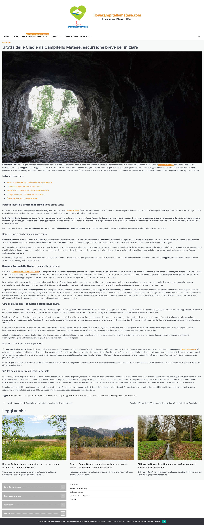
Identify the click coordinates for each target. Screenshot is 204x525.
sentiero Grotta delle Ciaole (98, 395)
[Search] (199, 36)
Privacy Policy (74, 484)
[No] (201, 521)
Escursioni (6, 43)
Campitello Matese (188, 349)
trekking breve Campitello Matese (123, 395)
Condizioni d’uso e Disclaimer (80, 495)
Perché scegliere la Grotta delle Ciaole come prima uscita (29, 182)
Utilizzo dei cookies (76, 492)
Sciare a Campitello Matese (77, 36)
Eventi (15, 36)
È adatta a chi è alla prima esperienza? (22, 198)
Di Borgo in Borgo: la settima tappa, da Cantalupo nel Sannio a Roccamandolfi (167, 466)
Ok (164, 521)
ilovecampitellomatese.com (117, 15)
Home (6, 36)
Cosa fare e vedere (34, 487)
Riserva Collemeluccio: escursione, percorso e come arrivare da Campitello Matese (31, 466)
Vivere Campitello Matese (35, 36)
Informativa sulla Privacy (78, 488)
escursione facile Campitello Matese (23, 395)
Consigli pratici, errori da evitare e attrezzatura (26, 194)
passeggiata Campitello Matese (73, 395)
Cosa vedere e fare (34, 495)
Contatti (73, 499)
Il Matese (55, 36)
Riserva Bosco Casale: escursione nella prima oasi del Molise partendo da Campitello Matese (99, 466)
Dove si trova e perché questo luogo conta (23, 186)
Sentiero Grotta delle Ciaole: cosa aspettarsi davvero (28, 190)
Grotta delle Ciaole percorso (49, 395)
